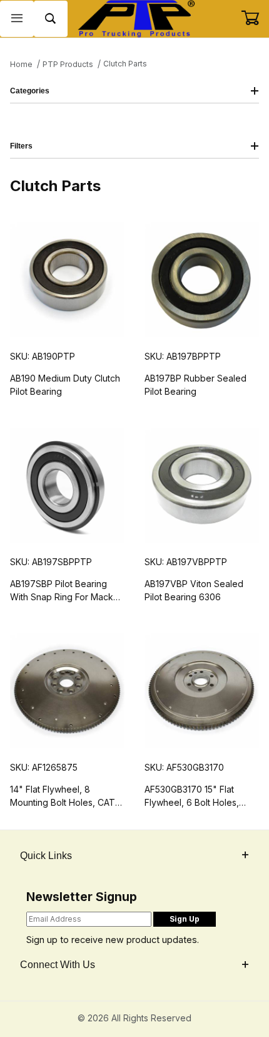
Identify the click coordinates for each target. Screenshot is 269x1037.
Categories (29, 90)
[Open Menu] (17, 19)
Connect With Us (57, 964)
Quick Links (46, 855)
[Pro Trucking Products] (135, 18)
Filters (21, 146)
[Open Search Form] (51, 19)
